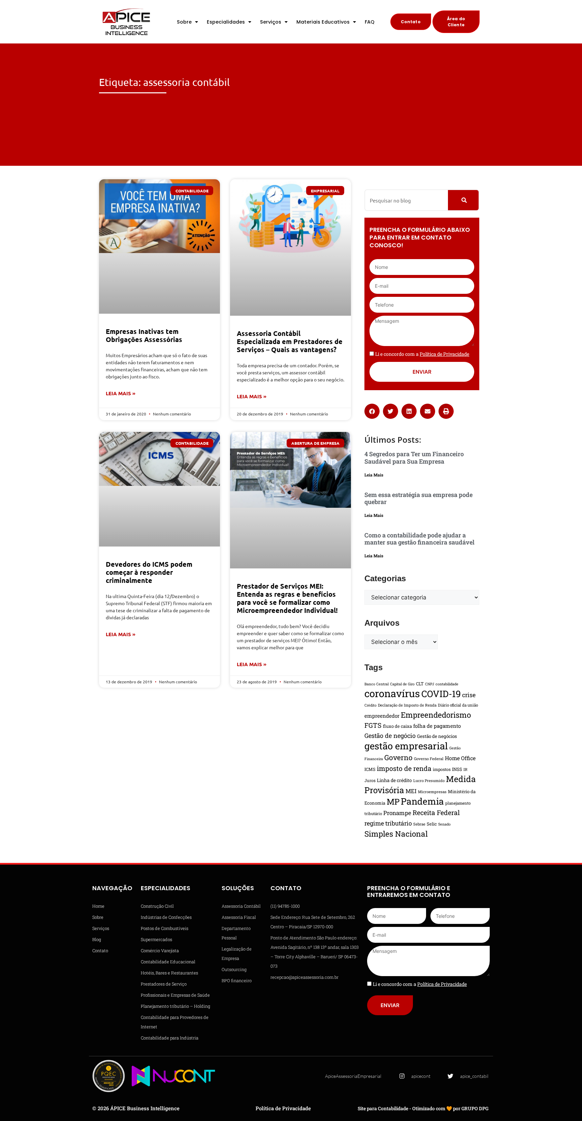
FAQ (370, 22)
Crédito (370, 705)
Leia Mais (373, 474)
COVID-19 (441, 693)
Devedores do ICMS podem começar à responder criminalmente (149, 572)
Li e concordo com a (422, 354)
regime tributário (388, 823)
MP (393, 801)
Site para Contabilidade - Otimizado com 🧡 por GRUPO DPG (423, 1108)
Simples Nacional (396, 834)
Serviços (270, 22)
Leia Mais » (120, 393)
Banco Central (376, 684)
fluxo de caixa (397, 726)
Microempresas (432, 791)
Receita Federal (436, 812)
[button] (372, 411)
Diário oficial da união (458, 705)
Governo (398, 757)
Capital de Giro (402, 684)
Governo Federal (429, 758)
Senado (444, 824)
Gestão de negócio (390, 735)
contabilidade (446, 684)
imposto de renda (404, 768)
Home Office (460, 757)
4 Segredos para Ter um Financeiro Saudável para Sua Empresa (414, 457)
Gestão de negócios (437, 736)
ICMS (370, 769)
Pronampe (397, 813)
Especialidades (226, 22)
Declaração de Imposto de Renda (407, 705)
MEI (411, 791)
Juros (370, 780)
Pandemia (422, 801)
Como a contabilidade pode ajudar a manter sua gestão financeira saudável (419, 539)
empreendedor (381, 715)
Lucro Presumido (429, 780)
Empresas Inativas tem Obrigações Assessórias (144, 335)
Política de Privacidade (283, 1108)
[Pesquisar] (463, 200)
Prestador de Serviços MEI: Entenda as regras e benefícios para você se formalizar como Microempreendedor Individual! (287, 598)
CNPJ (429, 684)
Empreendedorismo (436, 715)
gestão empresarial (406, 746)
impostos (442, 769)
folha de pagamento (437, 725)
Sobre (184, 22)
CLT (420, 684)
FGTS (373, 725)
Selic (432, 824)
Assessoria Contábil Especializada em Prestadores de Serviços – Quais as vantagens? (290, 341)
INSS (457, 769)
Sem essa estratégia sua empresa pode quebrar (418, 498)
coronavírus (392, 693)
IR (465, 769)
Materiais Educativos (323, 22)
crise (469, 695)
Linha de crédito (394, 780)
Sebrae (419, 824)
